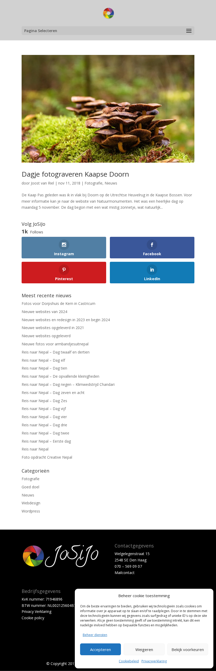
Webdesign (31, 502)
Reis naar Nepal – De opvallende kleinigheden (60, 376)
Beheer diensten (95, 635)
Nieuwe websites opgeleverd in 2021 (53, 327)
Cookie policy (33, 617)
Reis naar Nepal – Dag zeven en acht (53, 392)
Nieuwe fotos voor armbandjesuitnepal (55, 343)
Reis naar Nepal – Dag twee (45, 433)
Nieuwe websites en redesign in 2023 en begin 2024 (66, 319)
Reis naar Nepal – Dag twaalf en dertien (56, 352)
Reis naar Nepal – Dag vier (44, 416)
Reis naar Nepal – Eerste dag (46, 441)
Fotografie (93, 183)
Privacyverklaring (154, 661)
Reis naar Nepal (35, 449)
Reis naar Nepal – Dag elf (43, 360)
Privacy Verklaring (36, 611)
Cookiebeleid (129, 661)
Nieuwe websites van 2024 (44, 311)
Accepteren (100, 649)
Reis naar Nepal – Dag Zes (44, 400)
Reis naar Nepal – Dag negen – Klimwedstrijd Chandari (68, 384)
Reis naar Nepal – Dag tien (44, 368)
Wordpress (31, 511)
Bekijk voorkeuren (187, 649)
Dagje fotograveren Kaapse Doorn (75, 174)
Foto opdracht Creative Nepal (47, 457)
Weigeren (144, 649)
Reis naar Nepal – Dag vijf (44, 408)
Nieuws (111, 183)
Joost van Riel (42, 183)
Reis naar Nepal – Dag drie (44, 424)
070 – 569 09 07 (128, 566)
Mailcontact (125, 572)
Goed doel (30, 486)
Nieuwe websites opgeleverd (46, 335)
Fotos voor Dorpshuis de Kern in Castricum (58, 303)
